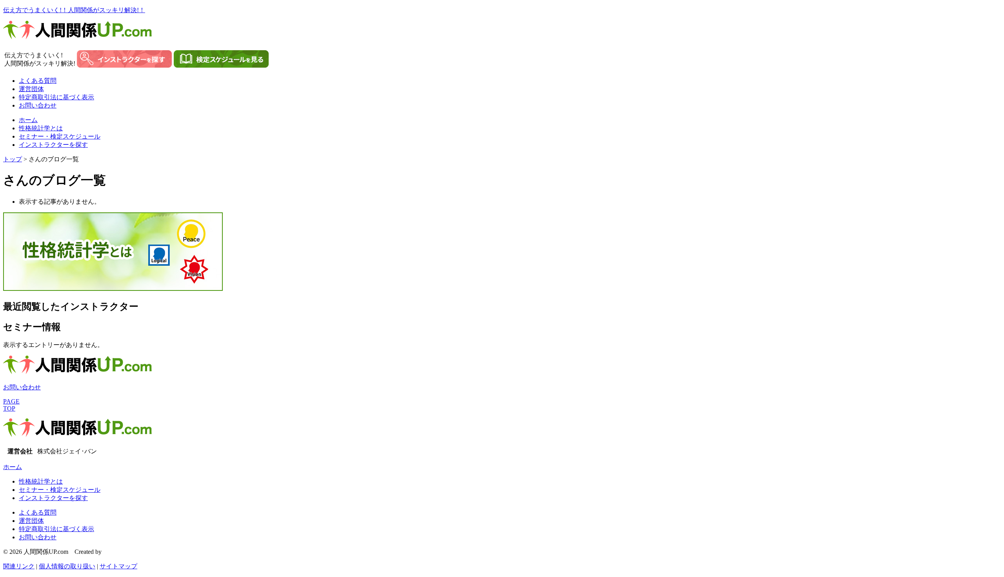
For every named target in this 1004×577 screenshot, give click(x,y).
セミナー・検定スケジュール (59, 136)
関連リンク (19, 566)
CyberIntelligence (125, 551)
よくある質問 (37, 80)
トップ (12, 159)
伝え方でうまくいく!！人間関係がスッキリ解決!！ (74, 10)
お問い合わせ (37, 105)
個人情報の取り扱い (67, 566)
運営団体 (31, 89)
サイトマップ (118, 566)
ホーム (28, 120)
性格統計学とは (41, 128)
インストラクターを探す (53, 144)
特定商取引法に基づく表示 (56, 97)
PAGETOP (11, 405)
